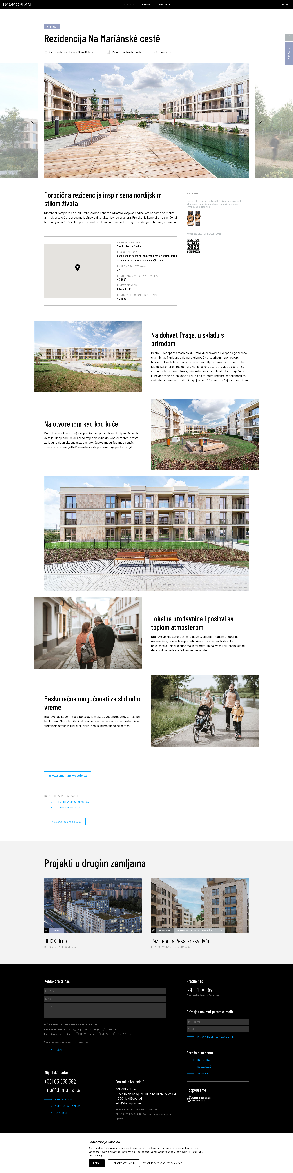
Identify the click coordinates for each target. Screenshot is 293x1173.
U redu (96, 1163)
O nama (146, 4)
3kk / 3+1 (106, 1034)
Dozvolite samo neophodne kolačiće (162, 1163)
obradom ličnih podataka (76, 1041)
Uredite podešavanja (124, 1163)
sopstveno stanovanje (88, 1029)
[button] (77, 267)
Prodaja (128, 4)
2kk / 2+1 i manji (87, 1034)
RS (283, 4)
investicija (111, 1029)
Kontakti (164, 4)
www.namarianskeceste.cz (68, 775)
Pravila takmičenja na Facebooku (203, 995)
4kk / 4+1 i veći (124, 1034)
